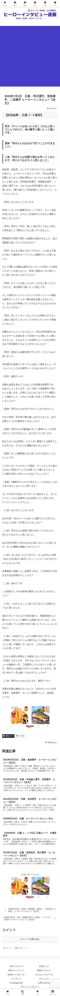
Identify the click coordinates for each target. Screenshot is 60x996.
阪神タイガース (44, 970)
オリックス (44, 979)
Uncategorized (16, 983)
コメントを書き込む (30, 939)
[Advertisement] (30, 56)
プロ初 (21, 736)
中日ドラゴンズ (16, 966)
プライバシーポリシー (30, 987)
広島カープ (9, 736)
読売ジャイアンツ (16, 970)
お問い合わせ (44, 983)
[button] (54, 593)
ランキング (16, 979)
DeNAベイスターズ (16, 974)
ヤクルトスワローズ (44, 974)
